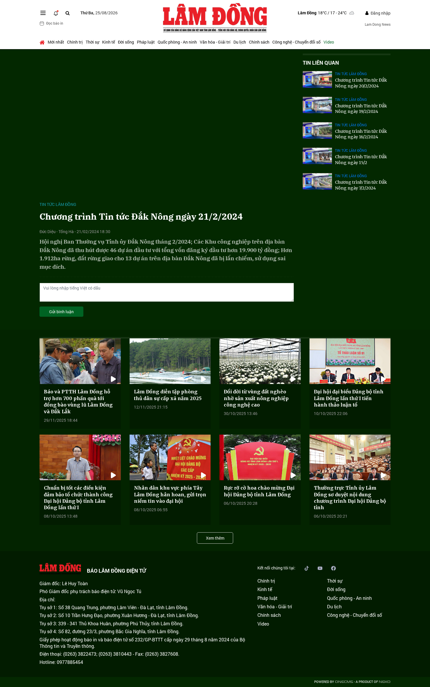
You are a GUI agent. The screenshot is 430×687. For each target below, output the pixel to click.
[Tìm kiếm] (67, 13)
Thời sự (92, 42)
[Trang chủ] (42, 42)
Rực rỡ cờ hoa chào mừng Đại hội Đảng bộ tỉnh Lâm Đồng (259, 491)
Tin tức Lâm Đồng (57, 204)
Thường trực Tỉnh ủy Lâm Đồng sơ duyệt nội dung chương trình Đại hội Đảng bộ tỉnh (350, 497)
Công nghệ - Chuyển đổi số (296, 42)
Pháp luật (146, 42)
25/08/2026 (99, 13)
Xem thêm (215, 538)
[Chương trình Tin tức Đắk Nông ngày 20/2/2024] (317, 79)
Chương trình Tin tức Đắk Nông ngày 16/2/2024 (361, 134)
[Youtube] (320, 568)
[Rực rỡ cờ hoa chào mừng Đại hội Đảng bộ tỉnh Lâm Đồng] (260, 457)
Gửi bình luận (61, 311)
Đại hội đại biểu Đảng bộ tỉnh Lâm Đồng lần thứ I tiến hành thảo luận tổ (348, 398)
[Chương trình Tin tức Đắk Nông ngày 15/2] (317, 156)
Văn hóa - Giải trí (215, 42)
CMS (344, 682)
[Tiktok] (306, 568)
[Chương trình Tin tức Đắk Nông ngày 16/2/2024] (317, 130)
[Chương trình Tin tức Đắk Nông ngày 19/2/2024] (317, 105)
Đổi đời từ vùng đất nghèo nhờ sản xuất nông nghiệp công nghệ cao (256, 398)
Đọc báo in (54, 23)
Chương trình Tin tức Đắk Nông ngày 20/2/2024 (361, 83)
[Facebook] (333, 568)
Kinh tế (108, 42)
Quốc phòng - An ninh (177, 42)
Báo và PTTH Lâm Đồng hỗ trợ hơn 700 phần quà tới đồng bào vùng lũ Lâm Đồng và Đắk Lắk (78, 401)
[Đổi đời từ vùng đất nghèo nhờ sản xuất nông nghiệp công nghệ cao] (260, 361)
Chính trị (75, 42)
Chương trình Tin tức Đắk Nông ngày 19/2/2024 (361, 108)
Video (329, 42)
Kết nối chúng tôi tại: (276, 568)
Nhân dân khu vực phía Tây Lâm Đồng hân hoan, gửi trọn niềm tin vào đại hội (170, 494)
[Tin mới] (55, 12)
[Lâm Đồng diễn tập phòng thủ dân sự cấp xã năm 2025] (170, 361)
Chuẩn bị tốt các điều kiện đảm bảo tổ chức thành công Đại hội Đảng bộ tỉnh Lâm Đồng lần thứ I (78, 497)
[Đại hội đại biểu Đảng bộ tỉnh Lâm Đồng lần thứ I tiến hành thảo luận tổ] (350, 361)
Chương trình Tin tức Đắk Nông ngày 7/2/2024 (361, 185)
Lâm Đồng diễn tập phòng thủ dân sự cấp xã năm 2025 (168, 395)
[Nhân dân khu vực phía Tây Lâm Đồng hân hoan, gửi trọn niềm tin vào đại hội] (170, 457)
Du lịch (239, 42)
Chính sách (259, 42)
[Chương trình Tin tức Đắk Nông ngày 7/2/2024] (317, 181)
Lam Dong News (378, 24)
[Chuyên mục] (43, 12)
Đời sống (126, 42)
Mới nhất (56, 42)
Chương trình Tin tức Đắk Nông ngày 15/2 (361, 159)
